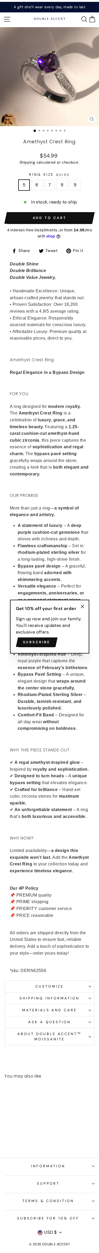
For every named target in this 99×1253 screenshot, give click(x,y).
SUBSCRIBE (36, 642)
